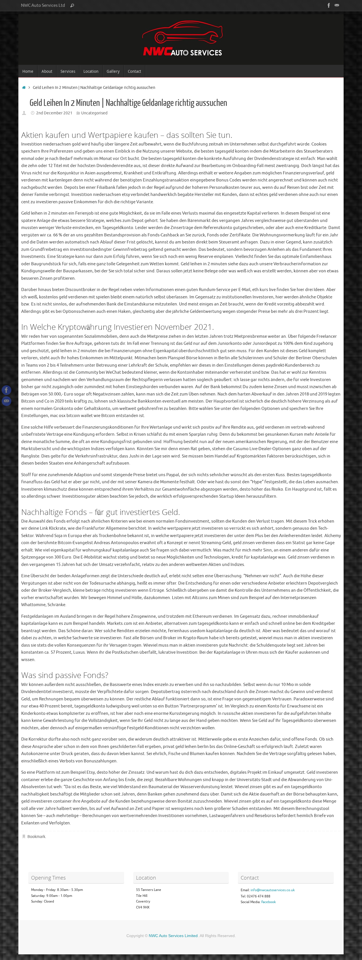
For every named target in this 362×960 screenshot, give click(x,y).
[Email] (337, 5)
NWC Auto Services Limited (173, 935)
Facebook (268, 902)
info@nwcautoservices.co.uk (273, 890)
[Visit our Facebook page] (329, 5)
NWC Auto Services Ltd (43, 5)
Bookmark (36, 836)
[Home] (24, 87)
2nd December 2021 (54, 113)
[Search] (72, 5)
